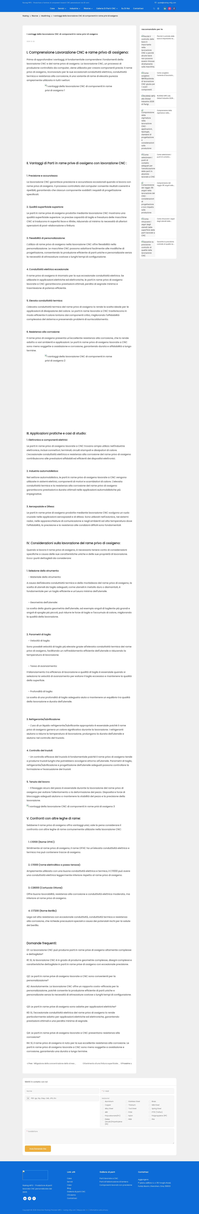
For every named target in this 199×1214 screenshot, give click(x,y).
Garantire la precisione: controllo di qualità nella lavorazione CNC (166, 243)
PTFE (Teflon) (157, 1112)
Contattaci (72, 1198)
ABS (106, 1112)
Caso (69, 1185)
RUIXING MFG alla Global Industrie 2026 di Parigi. (165, 97)
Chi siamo (71, 1195)
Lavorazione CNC (70, 52)
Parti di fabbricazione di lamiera (114, 1181)
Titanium (132, 1105)
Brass (154, 1101)
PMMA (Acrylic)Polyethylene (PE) (113, 1121)
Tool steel (132, 1108)
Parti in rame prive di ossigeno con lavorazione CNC (87, 163)
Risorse (35, 16)
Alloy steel (109, 1108)
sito (87, 1210)
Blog (69, 1188)
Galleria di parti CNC (76, 1191)
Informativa (94, 1210)
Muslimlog (45, 16)
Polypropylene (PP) (159, 1116)
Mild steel (155, 1105)
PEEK (130, 1119)
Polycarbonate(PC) (112, 1116)
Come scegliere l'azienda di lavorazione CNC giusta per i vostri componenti (166, 74)
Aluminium (109, 1101)
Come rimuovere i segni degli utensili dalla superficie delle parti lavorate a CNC (166, 220)
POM (130, 1112)
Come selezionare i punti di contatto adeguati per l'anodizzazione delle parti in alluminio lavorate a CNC (165, 155)
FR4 (153, 1119)
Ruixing (26, 16)
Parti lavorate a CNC (109, 1178)
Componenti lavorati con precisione (116, 1185)
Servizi (70, 1181)
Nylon (130, 1116)
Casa (69, 1178)
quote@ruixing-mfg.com (167, 3)
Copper (108, 1105)
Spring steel (156, 1108)
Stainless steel (134, 1101)
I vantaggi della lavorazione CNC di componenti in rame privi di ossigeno (85, 16)
